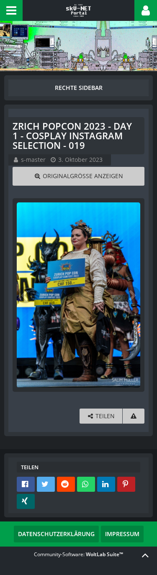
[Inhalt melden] (133, 416)
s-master (33, 160)
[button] (11, 10)
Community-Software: (78, 554)
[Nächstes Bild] (132, 294)
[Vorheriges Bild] (25, 294)
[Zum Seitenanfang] (145, 554)
